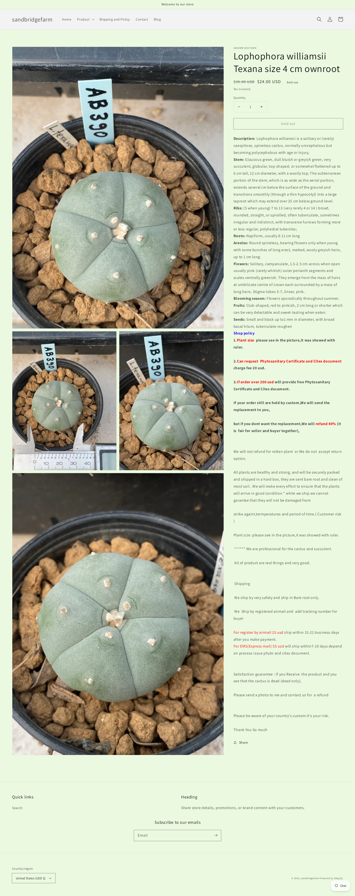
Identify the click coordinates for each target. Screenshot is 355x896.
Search (17, 808)
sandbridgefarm (310, 878)
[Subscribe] (215, 835)
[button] (319, 19)
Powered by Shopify (331, 878)
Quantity (240, 97)
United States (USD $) (30, 878)
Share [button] (243, 742)
